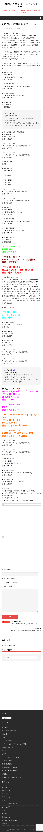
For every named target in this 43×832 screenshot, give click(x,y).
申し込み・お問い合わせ (9, 820)
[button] (40, 17)
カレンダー (5, 794)
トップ (4, 800)
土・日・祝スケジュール (9, 771)
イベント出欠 (6, 790)
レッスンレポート (7, 761)
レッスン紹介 (6, 807)
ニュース (5, 751)
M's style (5, 727)
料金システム (6, 817)
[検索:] (21, 657)
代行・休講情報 (7, 764)
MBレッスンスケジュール (10, 731)
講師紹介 (5, 824)
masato (18, 28)
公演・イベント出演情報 (9, 767)
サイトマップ (6, 797)
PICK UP (4, 737)
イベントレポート (7, 747)
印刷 (3, 810)
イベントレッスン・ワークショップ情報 (14, 744)
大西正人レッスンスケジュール (11, 777)
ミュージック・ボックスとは (11, 757)
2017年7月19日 (8, 28)
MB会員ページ (6, 734)
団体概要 (5, 814)
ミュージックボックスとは (10, 804)
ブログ (4, 754)
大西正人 (5, 774)
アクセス (5, 787)
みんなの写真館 (7, 741)
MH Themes (33, 830)
